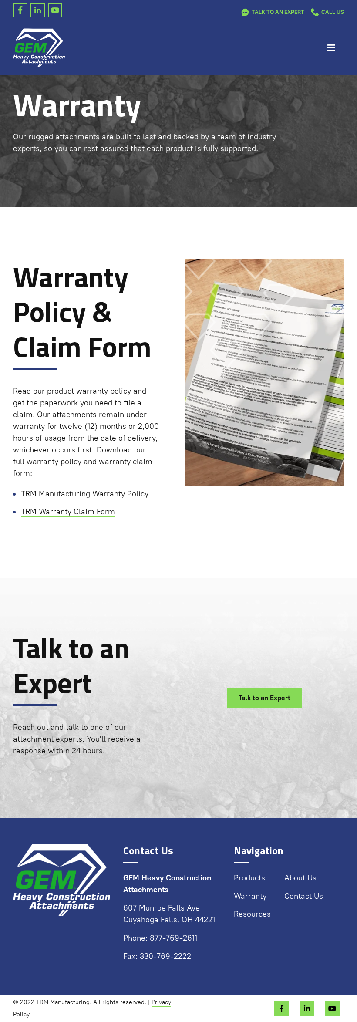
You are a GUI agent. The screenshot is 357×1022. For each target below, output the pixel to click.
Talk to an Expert (278, 12)
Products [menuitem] (249, 878)
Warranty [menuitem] (250, 896)
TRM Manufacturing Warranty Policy (84, 494)
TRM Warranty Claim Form (68, 511)
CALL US (332, 12)
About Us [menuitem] (300, 878)
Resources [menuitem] (252, 914)
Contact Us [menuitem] (303, 896)
